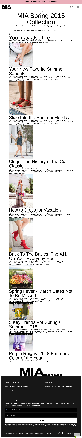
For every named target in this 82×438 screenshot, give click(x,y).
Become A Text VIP (50, 386)
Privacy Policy (39, 433)
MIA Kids (47, 390)
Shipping (12, 386)
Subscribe (41, 420)
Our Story (61, 386)
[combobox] (8, 410)
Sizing (6, 386)
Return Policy (9, 390)
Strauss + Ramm (56, 390)
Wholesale (69, 386)
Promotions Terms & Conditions (14, 433)
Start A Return (19, 390)
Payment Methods (22, 386)
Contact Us (48, 433)
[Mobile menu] (78, 7)
